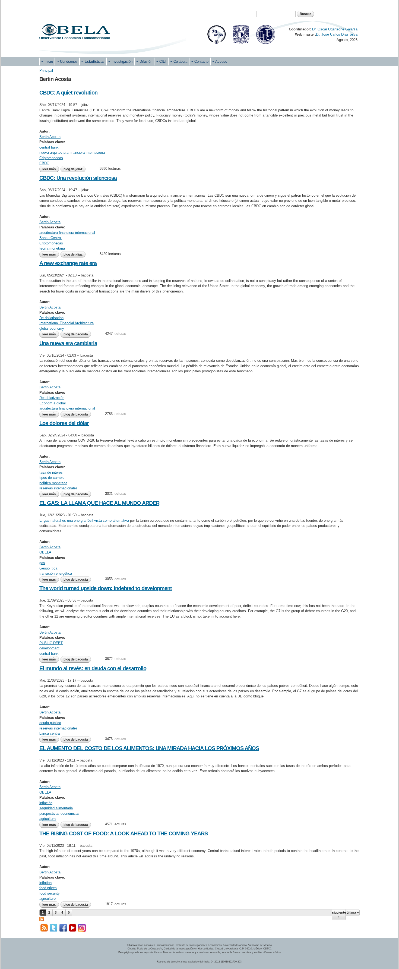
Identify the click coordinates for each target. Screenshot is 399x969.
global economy (51, 328)
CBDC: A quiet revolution (68, 93)
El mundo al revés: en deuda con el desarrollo (92, 668)
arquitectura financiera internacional (67, 233)
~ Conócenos (67, 61)
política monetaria (53, 483)
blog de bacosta (76, 334)
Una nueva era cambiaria (68, 343)
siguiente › (339, 914)
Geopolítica (48, 568)
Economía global (52, 403)
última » (353, 912)
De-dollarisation (51, 318)
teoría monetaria (52, 248)
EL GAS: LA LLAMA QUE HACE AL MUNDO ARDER (99, 503)
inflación (45, 803)
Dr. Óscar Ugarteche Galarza (334, 29)
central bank (49, 147)
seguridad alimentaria (56, 808)
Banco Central (50, 238)
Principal (46, 70)
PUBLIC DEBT (51, 643)
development (49, 648)
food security (49, 893)
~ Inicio (47, 61)
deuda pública (50, 723)
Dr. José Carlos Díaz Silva (336, 34)
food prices (48, 888)
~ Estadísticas (92, 61)
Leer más (50, 169)
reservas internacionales (58, 488)
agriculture (47, 898)
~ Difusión (144, 61)
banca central (50, 733)
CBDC (44, 163)
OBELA (45, 552)
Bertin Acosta (50, 137)
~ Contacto (199, 61)
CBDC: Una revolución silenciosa (78, 178)
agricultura (47, 819)
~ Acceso (219, 61)
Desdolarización (51, 398)
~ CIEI (161, 61)
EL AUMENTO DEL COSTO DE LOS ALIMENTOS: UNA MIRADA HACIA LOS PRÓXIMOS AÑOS (149, 748)
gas (42, 563)
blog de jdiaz (73, 169)
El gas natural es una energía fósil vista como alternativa (84, 520)
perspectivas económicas (59, 813)
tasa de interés (51, 472)
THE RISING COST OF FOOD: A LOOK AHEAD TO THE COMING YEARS (123, 833)
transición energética (55, 573)
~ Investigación (120, 61)
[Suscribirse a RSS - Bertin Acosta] (41, 919)
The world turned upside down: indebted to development (105, 588)
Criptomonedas (51, 158)
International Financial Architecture (66, 323)
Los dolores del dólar (64, 423)
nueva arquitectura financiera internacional (72, 152)
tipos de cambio (51, 478)
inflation (45, 883)
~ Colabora (178, 61)
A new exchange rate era (68, 263)
